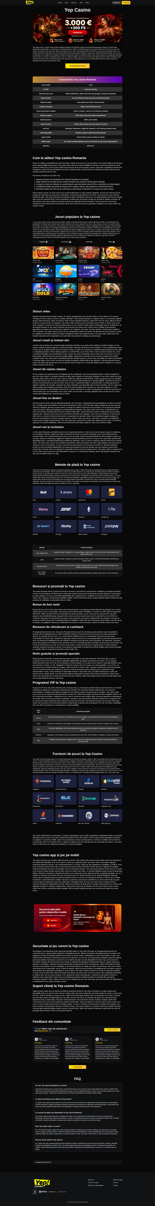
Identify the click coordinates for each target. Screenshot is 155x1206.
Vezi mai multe (77, 1067)
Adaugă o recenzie (112, 1029)
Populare (42, 241)
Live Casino (65, 241)
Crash (87, 241)
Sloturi (110, 241)
